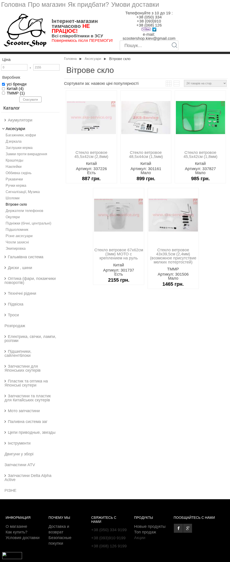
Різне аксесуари (19, 236)
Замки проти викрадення (26, 154)
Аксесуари (93, 59)
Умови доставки (135, 4)
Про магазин (47, 4)
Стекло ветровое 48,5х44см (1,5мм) (146, 154)
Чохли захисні (17, 242)
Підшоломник (17, 229)
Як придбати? (88, 4)
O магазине (16, 526)
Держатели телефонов (24, 211)
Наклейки (14, 166)
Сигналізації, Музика (23, 192)
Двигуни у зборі (18, 454)
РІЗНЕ (10, 490)
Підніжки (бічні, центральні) (28, 223)
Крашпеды (14, 160)
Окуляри (13, 217)
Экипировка (16, 248)
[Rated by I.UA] (12, 557)
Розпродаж (14, 326)
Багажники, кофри (21, 135)
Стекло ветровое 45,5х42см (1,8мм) (200, 154)
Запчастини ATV (19, 465)
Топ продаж (145, 532)
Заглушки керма (19, 148)
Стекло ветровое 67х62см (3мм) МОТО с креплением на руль (118, 254)
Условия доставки (23, 537)
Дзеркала (14, 141)
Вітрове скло (16, 204)
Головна (13, 4)
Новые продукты (150, 526)
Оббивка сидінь (18, 173)
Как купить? (16, 532)
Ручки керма (16, 185)
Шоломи (13, 198)
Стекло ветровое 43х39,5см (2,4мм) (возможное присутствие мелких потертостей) (173, 256)
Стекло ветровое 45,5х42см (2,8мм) (91, 154)
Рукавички (14, 179)
